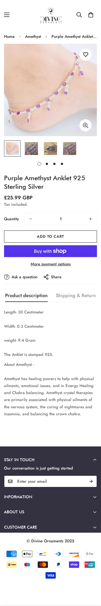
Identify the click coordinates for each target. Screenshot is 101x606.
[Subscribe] (91, 481)
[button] (91, 15)
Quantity (11, 219)
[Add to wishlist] (85, 55)
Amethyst (33, 36)
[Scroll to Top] (91, 577)
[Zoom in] (85, 125)
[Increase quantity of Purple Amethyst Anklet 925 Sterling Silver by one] (90, 219)
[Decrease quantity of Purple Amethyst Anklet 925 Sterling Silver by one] (31, 219)
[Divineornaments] (51, 15)
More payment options (51, 264)
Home (9, 36)
